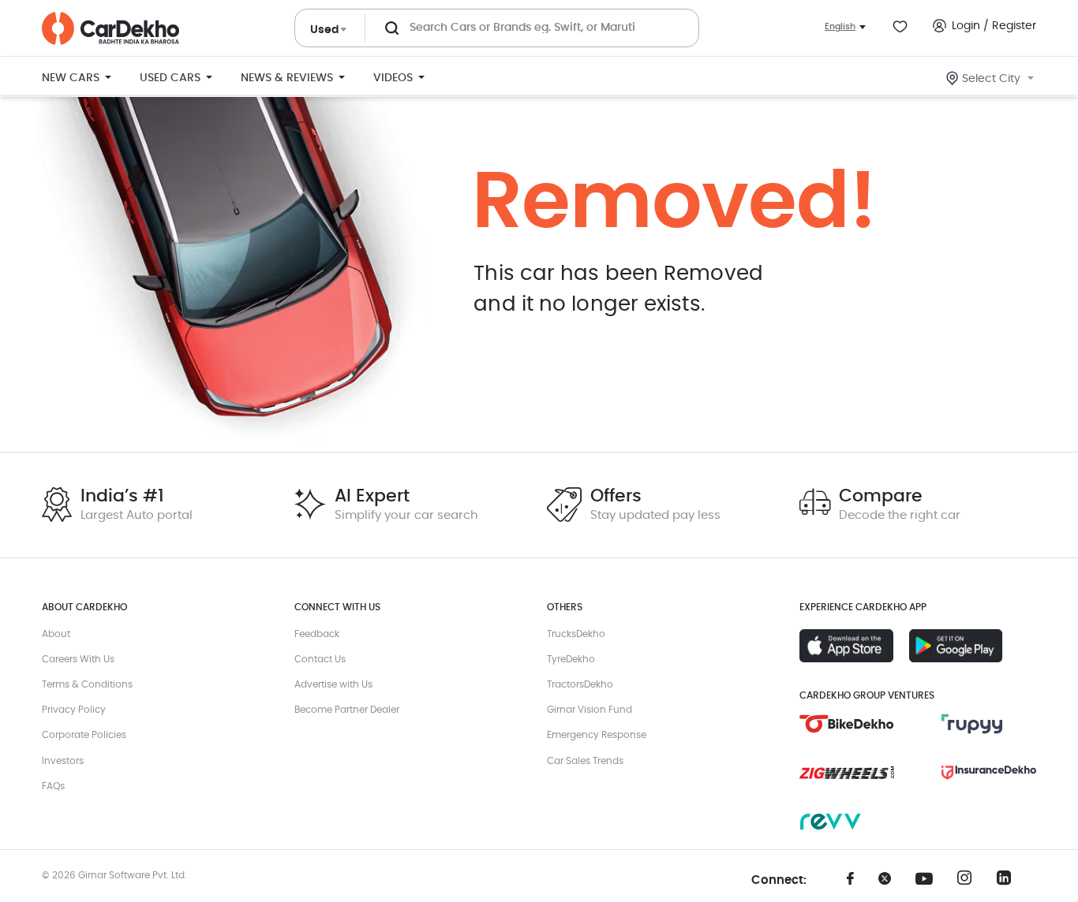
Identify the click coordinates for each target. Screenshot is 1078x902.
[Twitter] (890, 884)
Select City (991, 78)
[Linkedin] (1008, 882)
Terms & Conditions (87, 684)
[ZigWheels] (846, 772)
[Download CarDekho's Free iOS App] (846, 645)
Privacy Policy (74, 709)
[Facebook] (851, 884)
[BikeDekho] (846, 724)
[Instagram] (969, 882)
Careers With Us (78, 659)
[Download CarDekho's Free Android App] (956, 645)
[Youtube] (929, 879)
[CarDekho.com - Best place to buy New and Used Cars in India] (110, 28)
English (840, 26)
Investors (63, 761)
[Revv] (846, 821)
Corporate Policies (84, 735)
